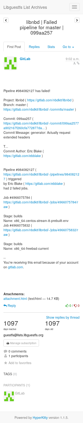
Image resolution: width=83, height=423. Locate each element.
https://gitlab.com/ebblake (22, 155)
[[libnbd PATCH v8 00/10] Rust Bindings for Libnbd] (77, 20)
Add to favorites (20, 362)
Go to (67, 46)
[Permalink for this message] (78, 63)
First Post (14, 46)
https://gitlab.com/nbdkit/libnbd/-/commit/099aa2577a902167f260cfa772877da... (41, 125)
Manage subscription (22, 343)
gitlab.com (15, 267)
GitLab (25, 58)
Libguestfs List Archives (25, 7)
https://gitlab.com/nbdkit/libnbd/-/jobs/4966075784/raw (40, 204)
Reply (11, 305)
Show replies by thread (63, 317)
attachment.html (15, 298)
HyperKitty (40, 417)
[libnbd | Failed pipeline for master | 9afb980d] (5, 20)
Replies (34, 46)
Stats (51, 46)
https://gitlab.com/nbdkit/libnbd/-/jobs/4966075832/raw (40, 232)
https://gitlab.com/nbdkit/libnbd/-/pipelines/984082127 (41, 176)
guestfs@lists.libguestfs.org (23, 335)
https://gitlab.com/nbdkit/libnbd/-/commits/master (38, 109)
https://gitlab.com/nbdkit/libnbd (49, 100)
